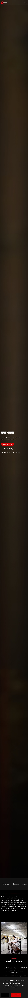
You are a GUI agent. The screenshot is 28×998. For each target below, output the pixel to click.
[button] (25, 2)
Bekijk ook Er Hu (7, 448)
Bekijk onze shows (7, 444)
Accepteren (16, 995)
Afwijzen (5, 995)
